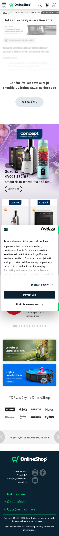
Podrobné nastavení (27, 304)
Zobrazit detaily (40, 284)
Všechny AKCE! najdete (37, 87)
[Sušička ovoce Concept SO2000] (44, 219)
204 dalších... (29, 102)
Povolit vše (29, 294)
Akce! (5, 12)
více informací (32, 316)
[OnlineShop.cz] (20, 4)
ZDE (38, 66)
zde (33, 530)
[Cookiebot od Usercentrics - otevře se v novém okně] (41, 229)
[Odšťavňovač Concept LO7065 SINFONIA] (15, 219)
